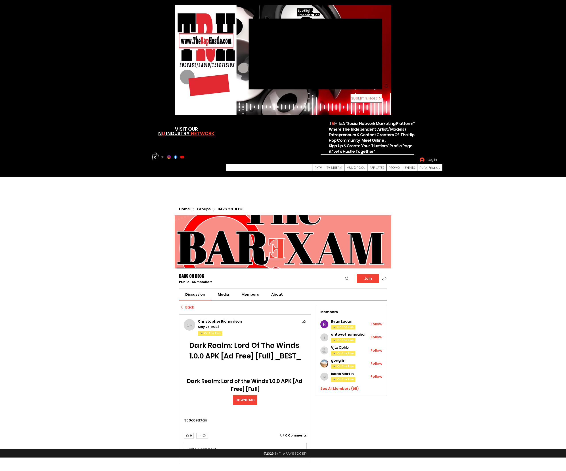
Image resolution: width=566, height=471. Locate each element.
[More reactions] (202, 435)
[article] (245, 388)
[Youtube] (182, 157)
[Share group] (384, 278)
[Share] (304, 321)
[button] (155, 156)
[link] (195, 294)
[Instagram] (169, 157)
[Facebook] (175, 157)
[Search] (386, 86)
